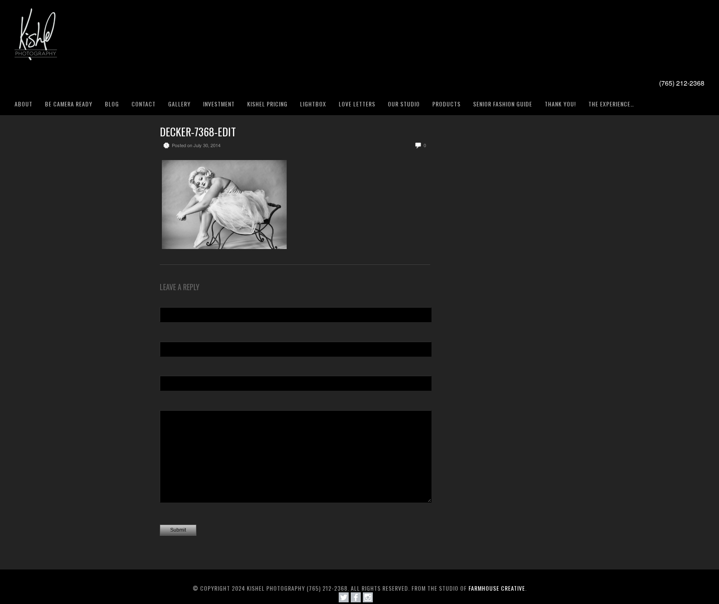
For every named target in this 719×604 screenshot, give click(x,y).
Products (446, 103)
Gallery (179, 103)
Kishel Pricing (267, 103)
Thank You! (560, 103)
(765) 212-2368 (681, 83)
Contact (143, 103)
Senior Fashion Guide (502, 103)
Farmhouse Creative (497, 588)
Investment (219, 103)
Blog (112, 103)
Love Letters (357, 103)
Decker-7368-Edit (198, 131)
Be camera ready (68, 103)
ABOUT (23, 103)
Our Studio (404, 103)
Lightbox (313, 103)
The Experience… (611, 103)
